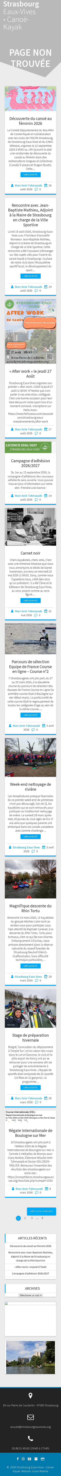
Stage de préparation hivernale (30, 1037)
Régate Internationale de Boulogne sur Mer (30, 1133)
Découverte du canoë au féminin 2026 (30, 121)
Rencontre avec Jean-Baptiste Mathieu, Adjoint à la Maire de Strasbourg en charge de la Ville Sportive (30, 214)
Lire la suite (30, 174)
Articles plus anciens (42, 1211)
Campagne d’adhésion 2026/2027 (30, 463)
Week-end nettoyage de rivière (30, 786)
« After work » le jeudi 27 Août (30, 373)
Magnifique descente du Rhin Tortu (30, 908)
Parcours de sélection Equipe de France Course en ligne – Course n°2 (30, 666)
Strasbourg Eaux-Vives (26, 847)
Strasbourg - (21, 15)
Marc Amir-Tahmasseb (28, 185)
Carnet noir (30, 553)
